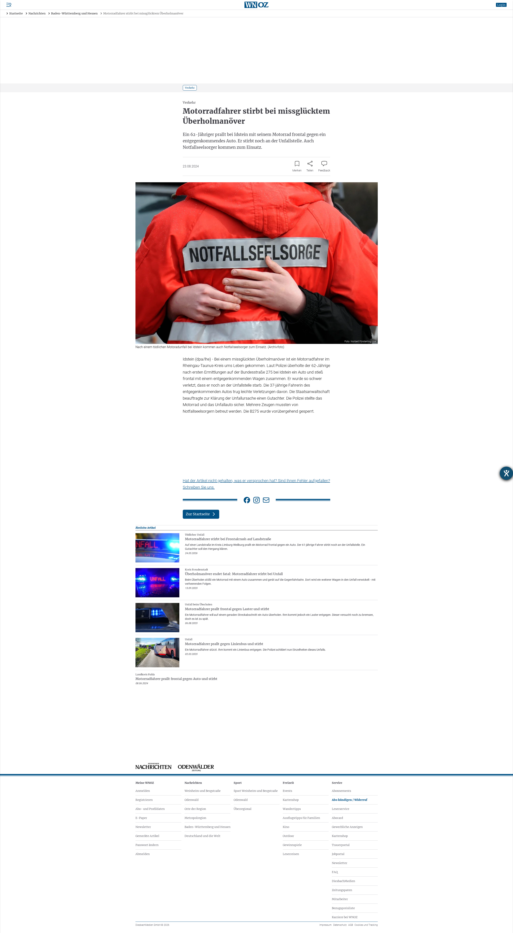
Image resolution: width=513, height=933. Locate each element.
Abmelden (142, 854)
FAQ (335, 872)
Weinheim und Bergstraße (203, 791)
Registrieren (144, 800)
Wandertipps (292, 809)
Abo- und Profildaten (150, 809)
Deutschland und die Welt (202, 836)
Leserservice (340, 809)
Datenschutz (340, 925)
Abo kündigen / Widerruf (349, 800)
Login (501, 5)
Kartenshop (291, 800)
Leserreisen (291, 854)
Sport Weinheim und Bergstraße (256, 791)
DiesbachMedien (343, 881)
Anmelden (142, 791)
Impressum (325, 925)
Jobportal (338, 854)
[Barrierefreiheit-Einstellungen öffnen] (506, 473)
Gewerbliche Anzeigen (347, 827)
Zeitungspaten (342, 890)
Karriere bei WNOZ (344, 917)
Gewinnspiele (292, 845)
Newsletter (143, 827)
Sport (238, 783)
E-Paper (141, 818)
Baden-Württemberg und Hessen (207, 827)
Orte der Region (195, 809)
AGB (350, 925)
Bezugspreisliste (343, 908)
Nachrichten (193, 783)
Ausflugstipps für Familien (301, 818)
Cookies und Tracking (366, 925)
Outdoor (288, 836)
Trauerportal (341, 845)
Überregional (242, 809)
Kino (286, 827)
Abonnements (341, 791)
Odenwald (192, 800)
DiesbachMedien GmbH (152, 925)
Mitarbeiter (340, 899)
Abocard (337, 818)
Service (337, 783)
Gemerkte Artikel (147, 836)
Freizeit (288, 783)
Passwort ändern (147, 845)
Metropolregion (195, 818)
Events (287, 791)
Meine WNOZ (144, 783)
